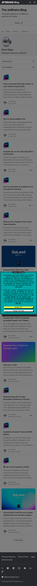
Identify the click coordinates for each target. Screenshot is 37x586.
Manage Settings (18, 310)
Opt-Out (18, 303)
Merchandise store (11, 577)
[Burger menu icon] (34, 2)
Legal (33, 557)
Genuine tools (7, 560)
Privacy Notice (11, 297)
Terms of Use (26, 297)
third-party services (23, 298)
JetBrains (17, 581)
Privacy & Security (8, 557)
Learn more (18, 287)
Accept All (18, 307)
